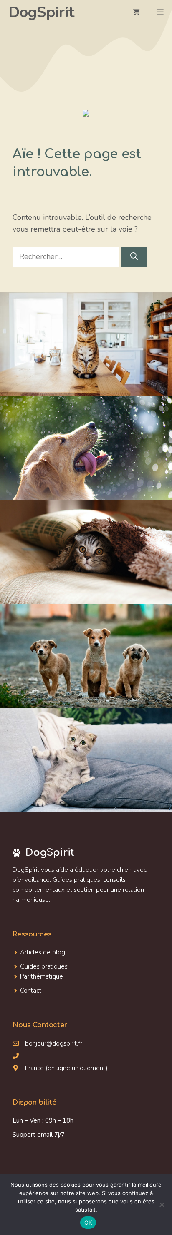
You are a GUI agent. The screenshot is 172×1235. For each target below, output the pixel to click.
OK (88, 1222)
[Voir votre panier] (136, 12)
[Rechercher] (134, 257)
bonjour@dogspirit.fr (53, 1043)
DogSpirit (41, 12)
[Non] (161, 1204)
